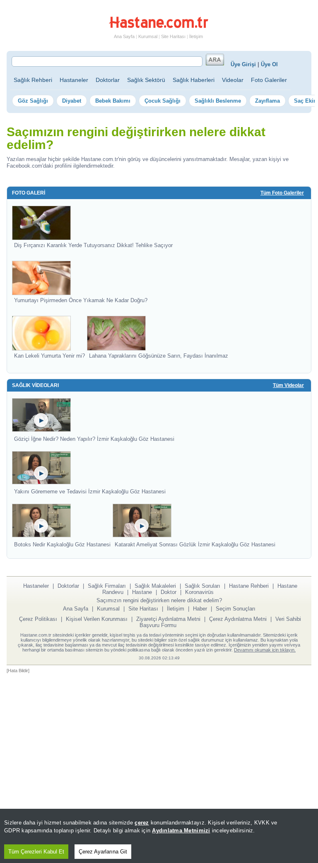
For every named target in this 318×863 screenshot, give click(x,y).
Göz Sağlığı (33, 101)
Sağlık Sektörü (146, 80)
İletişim (196, 36)
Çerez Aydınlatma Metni (238, 619)
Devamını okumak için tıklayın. (265, 649)
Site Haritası (173, 36)
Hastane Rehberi (249, 586)
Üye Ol (269, 64)
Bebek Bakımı (112, 101)
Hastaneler (74, 80)
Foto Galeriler (269, 80)
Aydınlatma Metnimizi (181, 830)
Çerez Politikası (38, 619)
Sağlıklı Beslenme (218, 101)
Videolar (232, 80)
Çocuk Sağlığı (163, 101)
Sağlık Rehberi (33, 80)
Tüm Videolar (288, 385)
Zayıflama (267, 101)
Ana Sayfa (124, 36)
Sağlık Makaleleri (155, 586)
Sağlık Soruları (202, 586)
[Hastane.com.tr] (158, 26)
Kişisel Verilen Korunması (97, 619)
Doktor (168, 592)
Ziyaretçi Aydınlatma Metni (168, 619)
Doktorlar (108, 80)
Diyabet (71, 101)
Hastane (142, 592)
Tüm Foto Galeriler (282, 193)
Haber (200, 609)
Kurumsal (147, 36)
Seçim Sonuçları (235, 609)
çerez (142, 823)
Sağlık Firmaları (107, 586)
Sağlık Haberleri (193, 80)
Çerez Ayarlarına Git (103, 852)
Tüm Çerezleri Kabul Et (36, 852)
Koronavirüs (199, 592)
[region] (159, 836)
